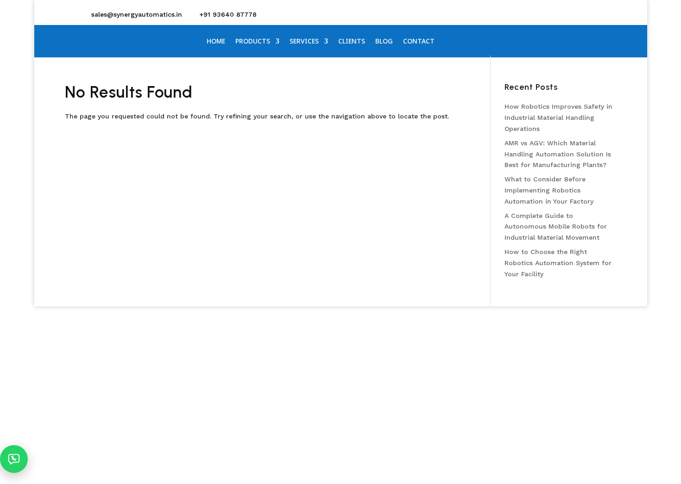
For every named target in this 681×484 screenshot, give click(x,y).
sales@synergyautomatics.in (136, 14)
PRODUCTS (252, 41)
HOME (216, 41)
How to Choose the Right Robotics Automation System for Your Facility (558, 263)
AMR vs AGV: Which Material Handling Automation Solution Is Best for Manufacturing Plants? (557, 154)
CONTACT (419, 41)
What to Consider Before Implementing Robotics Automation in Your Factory (548, 190)
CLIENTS (351, 41)
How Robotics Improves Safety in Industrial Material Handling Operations (558, 117)
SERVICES (304, 41)
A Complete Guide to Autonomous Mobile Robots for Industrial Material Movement (555, 227)
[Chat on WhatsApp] (14, 459)
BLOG (384, 41)
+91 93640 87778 (228, 14)
